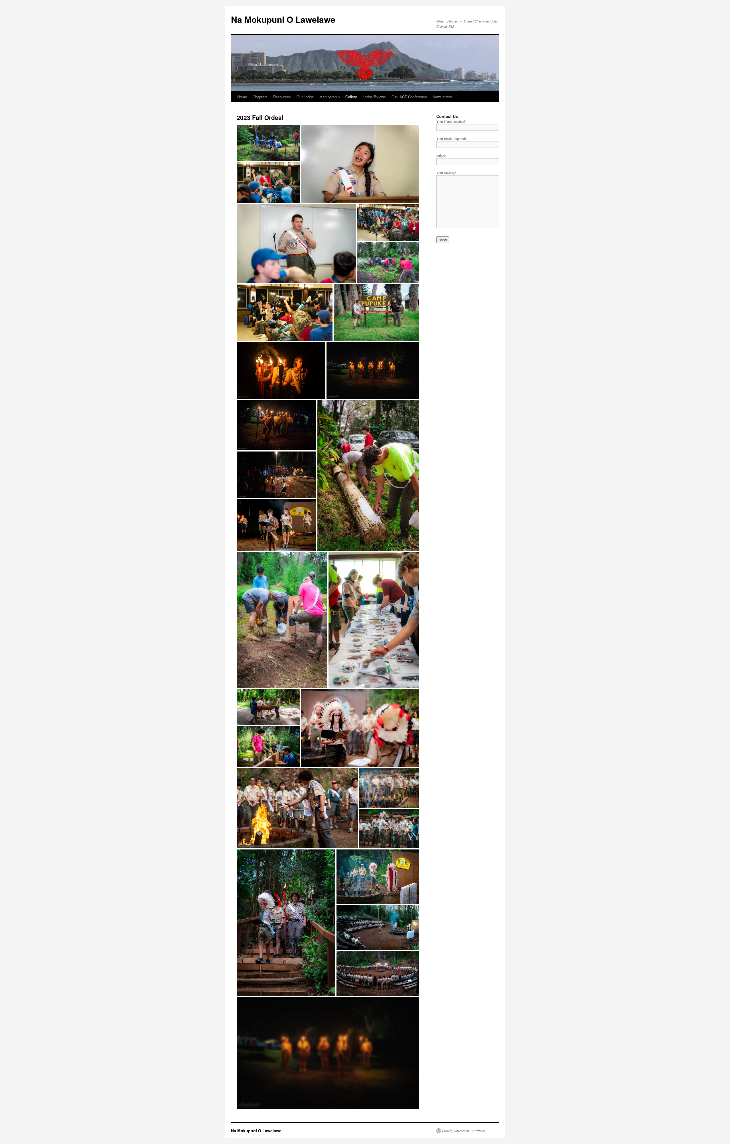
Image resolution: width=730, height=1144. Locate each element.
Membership (329, 96)
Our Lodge (305, 96)
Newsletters (442, 96)
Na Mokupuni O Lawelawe (283, 19)
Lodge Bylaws (374, 96)
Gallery (351, 96)
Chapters (260, 96)
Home (242, 96)
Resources (282, 96)
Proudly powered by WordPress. (464, 1130)
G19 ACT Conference (409, 96)
